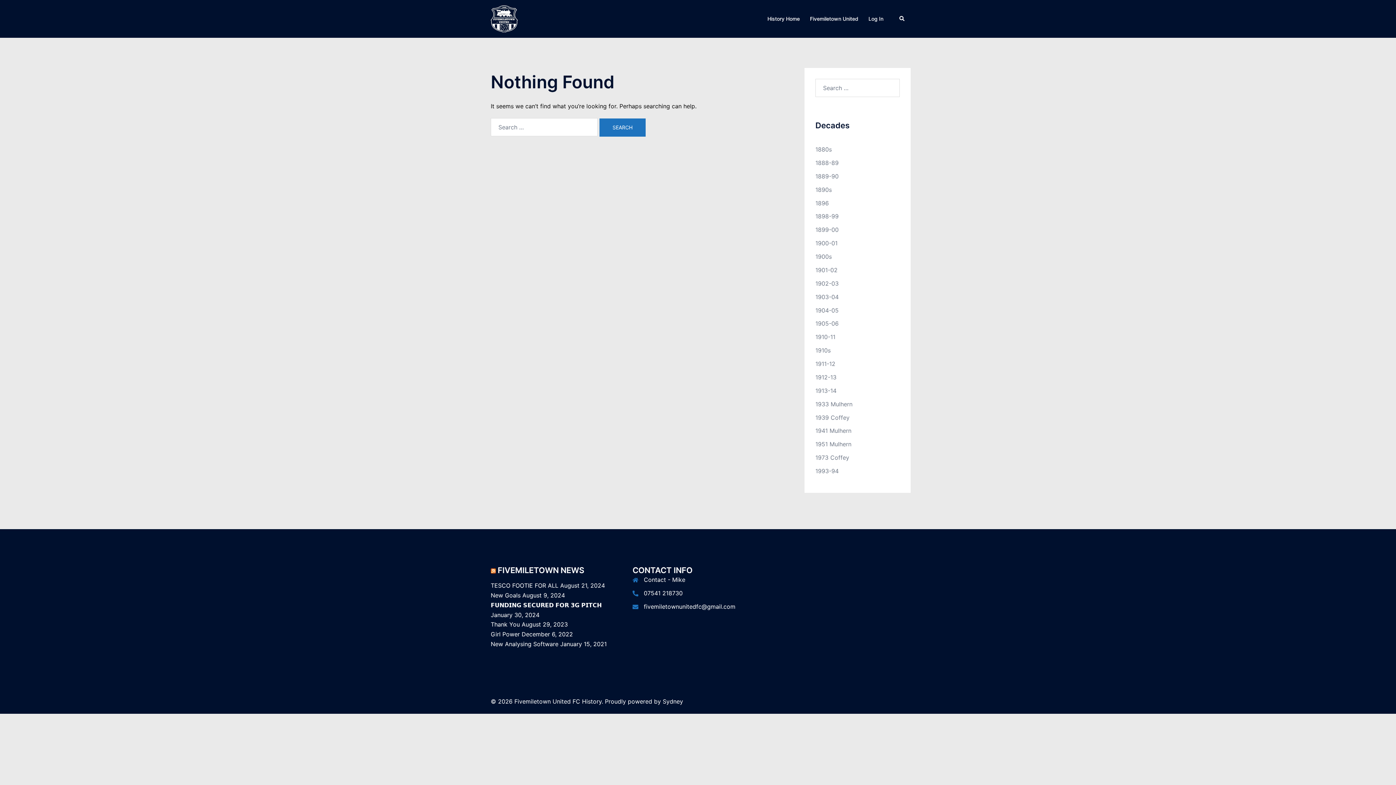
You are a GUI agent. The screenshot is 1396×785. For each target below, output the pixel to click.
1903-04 (827, 297)
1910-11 (825, 337)
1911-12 (825, 363)
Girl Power (505, 634)
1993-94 (827, 471)
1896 (822, 203)
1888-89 (827, 162)
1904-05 (827, 310)
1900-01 (826, 243)
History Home (783, 19)
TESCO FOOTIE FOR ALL (524, 585)
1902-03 (827, 283)
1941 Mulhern (833, 430)
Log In (876, 19)
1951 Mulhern (833, 444)
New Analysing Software (524, 644)
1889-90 (827, 176)
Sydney (673, 701)
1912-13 (826, 377)
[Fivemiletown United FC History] (504, 18)
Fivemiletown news (541, 570)
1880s (823, 149)
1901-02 (826, 270)
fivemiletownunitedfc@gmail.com (689, 606)
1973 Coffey (832, 457)
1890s (823, 189)
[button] (902, 19)
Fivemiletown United (834, 19)
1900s (823, 256)
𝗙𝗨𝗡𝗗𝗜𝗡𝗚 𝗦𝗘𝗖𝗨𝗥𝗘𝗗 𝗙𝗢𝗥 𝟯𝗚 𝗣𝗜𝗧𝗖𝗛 (546, 605)
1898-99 (827, 216)
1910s (823, 350)
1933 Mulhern (834, 404)
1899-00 (827, 229)
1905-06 (827, 323)
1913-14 (826, 390)
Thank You (505, 624)
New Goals (506, 595)
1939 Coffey (832, 417)
